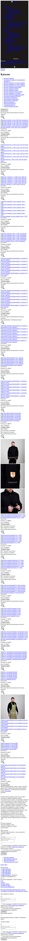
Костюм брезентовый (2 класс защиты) (11, 365)
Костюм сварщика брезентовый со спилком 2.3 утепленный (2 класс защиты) (14, 341)
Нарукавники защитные (13, 34)
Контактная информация (7, 887)
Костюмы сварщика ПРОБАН (12, 96)
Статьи (9, 43)
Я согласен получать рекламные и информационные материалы (11, 850)
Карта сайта (4, 864)
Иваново (3, 60)
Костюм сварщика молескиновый (13, 91)
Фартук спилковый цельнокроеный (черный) (13, 659)
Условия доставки (9, 40)
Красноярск (21, 60)
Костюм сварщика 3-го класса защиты (14, 85)
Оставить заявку (5, 134)
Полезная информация (10, 41)
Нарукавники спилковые (11, 100)
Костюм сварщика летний (11, 90)
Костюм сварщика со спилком (12, 93)
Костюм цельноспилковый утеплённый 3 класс (14, 639)
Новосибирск (19, 62)
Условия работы (8, 38)
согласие (8, 845)
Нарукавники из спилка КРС (9, 749)
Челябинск (13, 63)
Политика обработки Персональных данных (13, 889)
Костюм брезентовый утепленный (10, 420)
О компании (7, 30)
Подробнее (8, 791)
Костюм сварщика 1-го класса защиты (14, 83)
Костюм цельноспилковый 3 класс (10, 616)
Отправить (3, 853)
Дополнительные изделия (14, 37)
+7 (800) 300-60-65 (6, 869)
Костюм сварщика (12, 33)
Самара (26, 62)
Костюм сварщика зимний (11, 88)
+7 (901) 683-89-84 (6, 873)
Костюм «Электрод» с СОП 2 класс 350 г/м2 (13, 184)
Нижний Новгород (10, 62)
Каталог (6, 31)
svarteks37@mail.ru (6, 875)
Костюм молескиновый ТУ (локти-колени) (12, 592)
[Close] (1, 923)
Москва (3, 62)
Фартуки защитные (12, 35)
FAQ (8, 44)
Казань (16, 60)
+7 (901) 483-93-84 (6, 870)
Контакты (6, 52)
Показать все (4, 109)
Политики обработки (18, 847)
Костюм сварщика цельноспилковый (14, 94)
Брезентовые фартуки (10, 103)
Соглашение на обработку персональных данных (14, 891)
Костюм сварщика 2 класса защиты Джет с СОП (14, 216)
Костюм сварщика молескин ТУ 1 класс (12, 567)
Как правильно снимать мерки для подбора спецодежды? (16, 46)
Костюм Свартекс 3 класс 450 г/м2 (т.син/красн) (14, 127)
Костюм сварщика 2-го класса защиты (14, 84)
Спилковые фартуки (9, 105)
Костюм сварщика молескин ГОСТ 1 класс (12, 517)
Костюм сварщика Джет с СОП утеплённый (13, 241)
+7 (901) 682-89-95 (6, 872)
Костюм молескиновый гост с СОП (10, 542)
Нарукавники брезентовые (11, 99)
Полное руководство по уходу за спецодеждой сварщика (16, 49)
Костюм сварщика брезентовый (12, 87)
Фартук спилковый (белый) (8, 679)
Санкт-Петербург (5, 63)
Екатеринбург (9, 60)
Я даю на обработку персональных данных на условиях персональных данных (14, 847)
